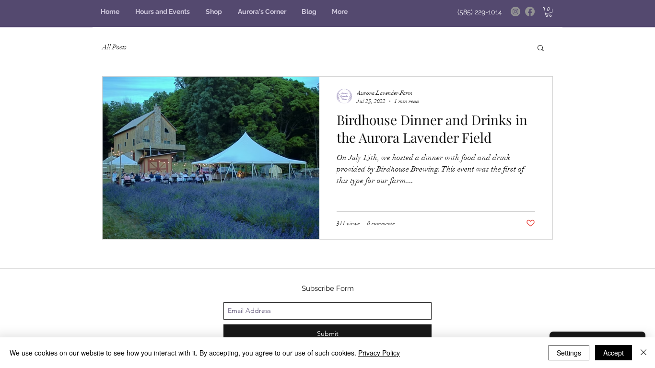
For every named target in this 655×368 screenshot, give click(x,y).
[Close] (643, 352)
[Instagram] (515, 11)
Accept (613, 352)
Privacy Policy (379, 352)
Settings (569, 352)
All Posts (114, 47)
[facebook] (530, 11)
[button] (548, 12)
